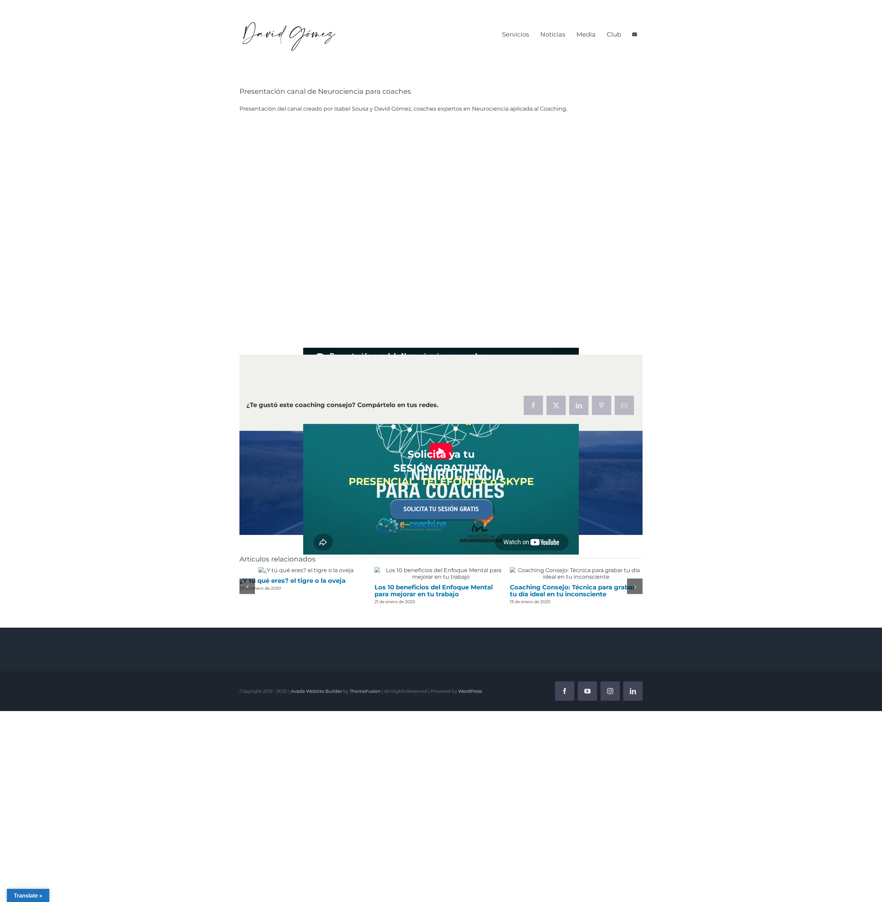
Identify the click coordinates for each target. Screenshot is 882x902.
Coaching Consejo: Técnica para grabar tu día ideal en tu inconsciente (576, 573)
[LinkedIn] (578, 405)
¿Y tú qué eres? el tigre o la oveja (306, 570)
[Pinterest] (601, 405)
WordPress (470, 690)
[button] (247, 586)
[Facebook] (533, 405)
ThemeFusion (365, 690)
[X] (556, 405)
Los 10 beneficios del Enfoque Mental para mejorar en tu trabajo (441, 573)
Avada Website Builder (316, 690)
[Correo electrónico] (624, 405)
